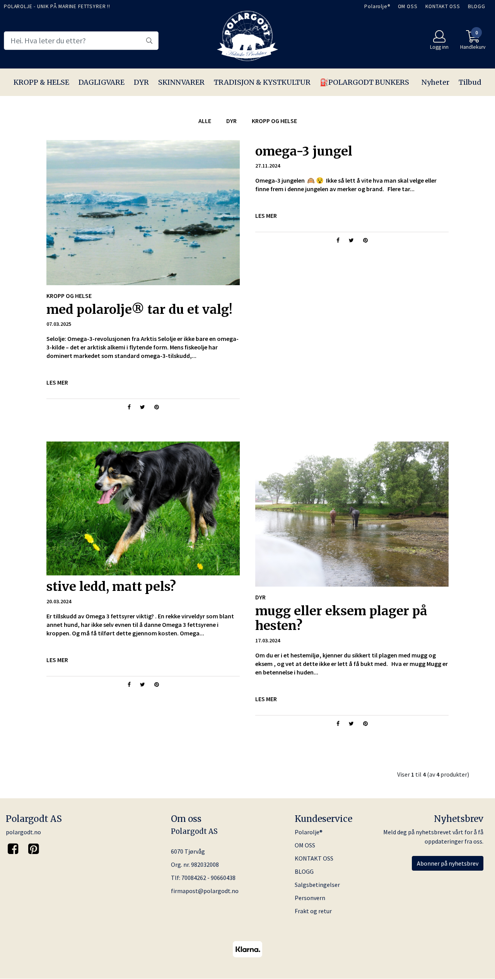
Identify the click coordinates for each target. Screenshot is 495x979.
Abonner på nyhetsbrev (447, 863)
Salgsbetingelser (317, 884)
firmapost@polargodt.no (205, 891)
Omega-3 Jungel (303, 151)
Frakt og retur (313, 911)
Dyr (231, 121)
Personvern (310, 898)
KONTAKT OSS (442, 6)
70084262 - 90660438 (208, 877)
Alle (204, 121)
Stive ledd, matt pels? (111, 586)
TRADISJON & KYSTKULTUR (262, 82)
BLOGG (476, 6)
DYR (141, 82)
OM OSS (408, 6)
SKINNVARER (181, 82)
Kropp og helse (274, 121)
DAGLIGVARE (102, 82)
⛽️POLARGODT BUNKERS (364, 82)
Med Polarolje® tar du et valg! (139, 309)
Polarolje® (377, 6)
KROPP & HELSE (41, 82)
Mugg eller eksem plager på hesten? (341, 618)
